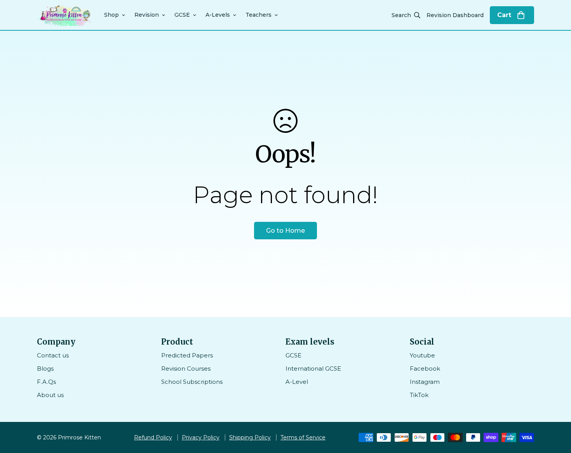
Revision (146, 14)
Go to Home (285, 230)
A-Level (297, 381)
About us (50, 395)
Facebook (425, 368)
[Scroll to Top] (556, 411)
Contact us (53, 355)
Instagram (425, 381)
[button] (512, 15)
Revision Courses (186, 368)
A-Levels (217, 14)
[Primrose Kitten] (65, 15)
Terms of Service (303, 437)
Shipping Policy (250, 437)
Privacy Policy (200, 437)
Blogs (45, 368)
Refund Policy (153, 437)
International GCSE (313, 368)
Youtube (422, 355)
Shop (111, 14)
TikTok (419, 395)
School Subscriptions (192, 381)
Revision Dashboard (455, 15)
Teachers (258, 14)
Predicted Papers (187, 355)
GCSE (182, 14)
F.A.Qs (46, 381)
